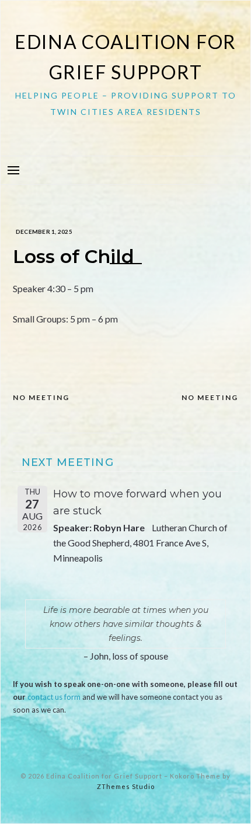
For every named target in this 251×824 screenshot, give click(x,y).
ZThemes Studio (126, 786)
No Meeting (41, 397)
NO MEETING (210, 397)
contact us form (54, 697)
